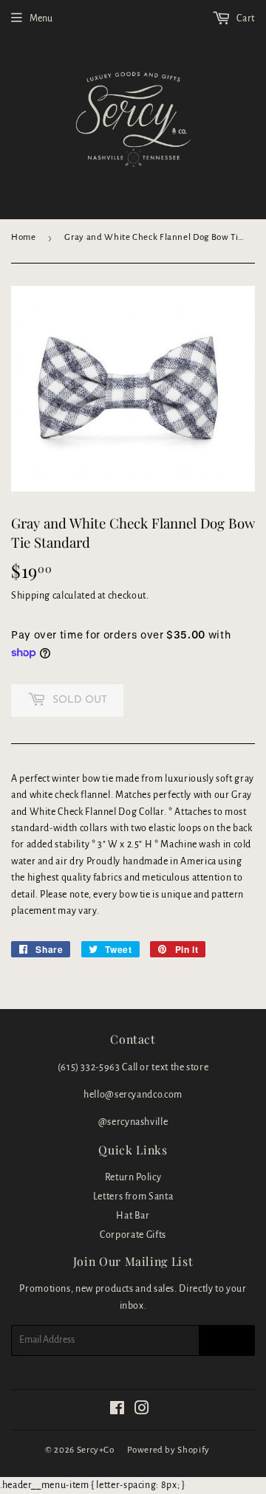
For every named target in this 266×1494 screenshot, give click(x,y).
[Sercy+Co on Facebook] (117, 1410)
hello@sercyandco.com (133, 1094)
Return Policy (133, 1177)
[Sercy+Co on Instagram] (142, 1410)
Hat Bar (132, 1216)
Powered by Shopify (168, 1450)
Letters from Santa (133, 1196)
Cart (245, 18)
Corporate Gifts (133, 1235)
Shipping (30, 596)
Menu (41, 18)
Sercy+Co (96, 1450)
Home (23, 237)
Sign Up (226, 1340)
